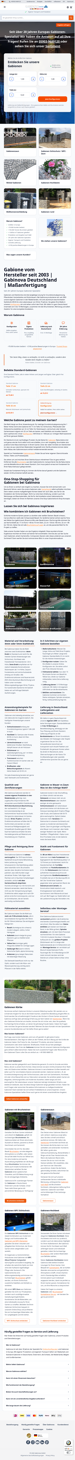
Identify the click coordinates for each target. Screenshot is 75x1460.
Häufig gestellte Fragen (30, 1440)
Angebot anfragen (62, 25)
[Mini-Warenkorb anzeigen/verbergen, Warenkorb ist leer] (69, 7)
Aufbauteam (55, 1)
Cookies (49, 1445)
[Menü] (70, 1440)
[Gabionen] (20, 560)
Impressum (69, 1)
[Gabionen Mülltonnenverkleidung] (20, 623)
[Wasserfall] (54, 581)
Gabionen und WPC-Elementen (16, 1256)
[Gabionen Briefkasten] (54, 623)
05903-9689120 (55, 41)
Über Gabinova (48, 1440)
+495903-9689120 (15, 1)
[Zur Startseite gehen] (36, 6)
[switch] (67, 1452)
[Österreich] (39, 9)
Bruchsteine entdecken (15, 1216)
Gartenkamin (53, 1285)
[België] (32, 9)
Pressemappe (37, 1445)
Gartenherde (46, 490)
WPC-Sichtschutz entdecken (17, 1336)
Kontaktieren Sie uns (47, 1315)
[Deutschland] (35, 9)
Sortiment (55, 46)
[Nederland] (30, 9)
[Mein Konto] (66, 7)
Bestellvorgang (12, 1440)
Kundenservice (29, 1)
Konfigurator (15, 305)
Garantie (25, 1445)
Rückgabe (38, 1)
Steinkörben (8, 1032)
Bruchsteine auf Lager (47, 526)
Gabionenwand (29, 454)
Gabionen (52, 440)
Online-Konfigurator (50, 1364)
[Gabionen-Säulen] (20, 602)
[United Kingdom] (42, 9)
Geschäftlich (46, 1)
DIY (62, 1)
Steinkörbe (44, 1158)
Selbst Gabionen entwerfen (17, 1115)
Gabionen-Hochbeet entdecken (53, 1336)
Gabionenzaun (47, 1216)
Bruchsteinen (20, 1293)
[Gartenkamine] (54, 560)
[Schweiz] (37, 9)
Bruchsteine (21, 462)
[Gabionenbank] (54, 602)
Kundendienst (62, 1440)
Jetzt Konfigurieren (51, 99)
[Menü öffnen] (4, 7)
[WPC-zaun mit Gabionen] (20, 581)
